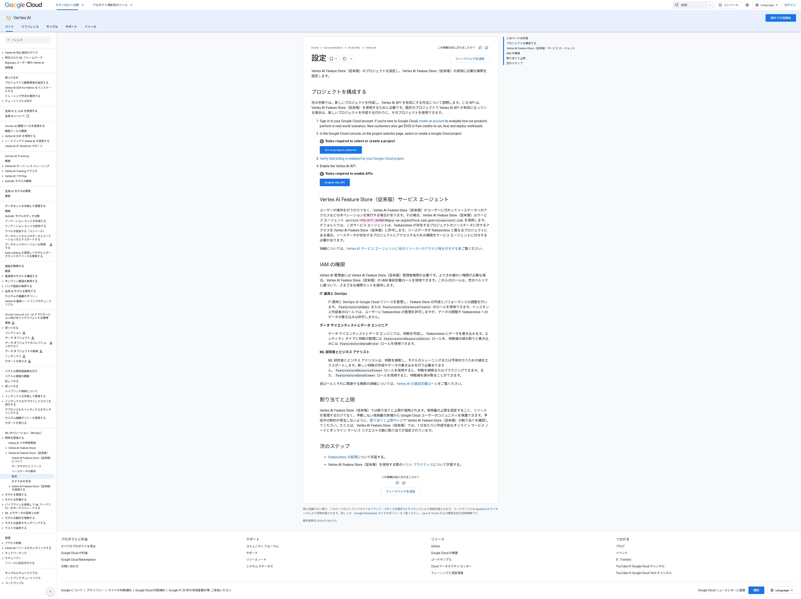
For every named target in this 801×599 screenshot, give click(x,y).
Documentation (333, 47)
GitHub (435, 546)
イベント (622, 553)
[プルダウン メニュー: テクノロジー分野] (84, 5)
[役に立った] (480, 48)
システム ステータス (259, 566)
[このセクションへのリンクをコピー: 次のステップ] (354, 446)
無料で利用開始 (781, 18)
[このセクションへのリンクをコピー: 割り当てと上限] (359, 400)
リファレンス (30, 27)
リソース (90, 27)
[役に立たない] (486, 48)
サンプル (52, 27)
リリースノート (256, 559)
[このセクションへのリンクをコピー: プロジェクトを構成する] (370, 92)
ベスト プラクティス (417, 465)
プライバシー (95, 590)
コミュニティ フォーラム (262, 546)
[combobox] (693, 5)
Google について (72, 590)
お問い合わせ (70, 566)
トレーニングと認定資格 (447, 573)
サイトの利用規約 (119, 590)
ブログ (620, 546)
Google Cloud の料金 (74, 553)
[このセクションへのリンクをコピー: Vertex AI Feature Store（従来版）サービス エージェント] (453, 199)
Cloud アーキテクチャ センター (451, 566)
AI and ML (354, 47)
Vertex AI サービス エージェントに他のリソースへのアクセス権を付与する (402, 249)
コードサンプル (441, 559)
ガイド (9, 27)
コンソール (731, 5)
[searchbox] (28, 40)
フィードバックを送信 (469, 59)
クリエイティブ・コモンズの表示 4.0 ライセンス (391, 509)
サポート (71, 27)
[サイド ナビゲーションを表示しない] (50, 591)
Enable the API (335, 182)
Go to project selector (341, 150)
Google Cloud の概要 (444, 553)
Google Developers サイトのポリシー (377, 513)
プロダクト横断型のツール (110, 5)
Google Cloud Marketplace (78, 559)
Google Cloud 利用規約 (150, 590)
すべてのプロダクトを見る (78, 546)
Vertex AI (22, 17)
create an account (431, 121)
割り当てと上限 (381, 420)
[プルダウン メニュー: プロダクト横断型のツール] (133, 5)
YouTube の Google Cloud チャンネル (640, 566)
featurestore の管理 (342, 457)
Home (315, 47)
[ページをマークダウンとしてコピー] (344, 58)
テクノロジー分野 (67, 5)
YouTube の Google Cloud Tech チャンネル (644, 573)
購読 (756, 590)
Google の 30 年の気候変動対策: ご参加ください (200, 590)
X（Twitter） (624, 559)
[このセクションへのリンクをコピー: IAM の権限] (349, 264)
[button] (27, 52)
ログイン (790, 5)
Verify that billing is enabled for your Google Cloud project (362, 159)
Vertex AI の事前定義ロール (417, 384)
